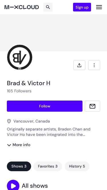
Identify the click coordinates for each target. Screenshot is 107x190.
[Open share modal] (79, 65)
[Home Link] (22, 7)
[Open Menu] (99, 7)
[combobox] (94, 65)
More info (21, 144)
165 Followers (19, 90)
